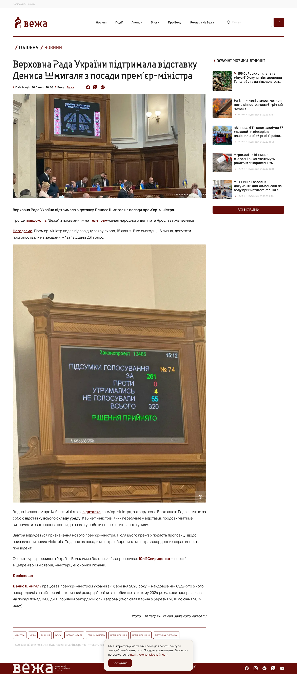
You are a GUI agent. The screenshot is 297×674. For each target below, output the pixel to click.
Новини (101, 22)
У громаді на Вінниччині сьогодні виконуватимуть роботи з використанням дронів (254, 160)
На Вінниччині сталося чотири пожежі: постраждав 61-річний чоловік (258, 104)
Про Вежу (174, 22)
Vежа (33, 635)
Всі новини (248, 209)
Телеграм (98, 220)
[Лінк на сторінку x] (273, 668)
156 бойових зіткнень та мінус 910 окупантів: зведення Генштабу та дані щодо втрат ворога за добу (258, 77)
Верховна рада (74, 635)
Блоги (155, 22)
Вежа (70, 87)
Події (119, 22)
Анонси (137, 22)
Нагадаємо (22, 230)
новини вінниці (118, 635)
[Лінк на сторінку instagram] (256, 668)
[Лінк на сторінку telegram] (264, 668)
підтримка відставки (166, 635)
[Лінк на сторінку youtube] (282, 668)
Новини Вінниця (141, 635)
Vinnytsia (19, 635)
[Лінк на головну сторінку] (31, 22)
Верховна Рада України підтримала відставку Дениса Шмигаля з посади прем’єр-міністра (105, 69)
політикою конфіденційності (148, 654)
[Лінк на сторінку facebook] (247, 668)
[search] (279, 22)
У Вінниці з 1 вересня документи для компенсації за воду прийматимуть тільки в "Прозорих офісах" (258, 188)
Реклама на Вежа (202, 22)
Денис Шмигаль (27, 586)
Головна (28, 47)
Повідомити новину (24, 4)
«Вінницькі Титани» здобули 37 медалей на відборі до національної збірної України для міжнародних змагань (258, 133)
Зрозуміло (120, 663)
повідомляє (36, 220)
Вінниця (45, 635)
